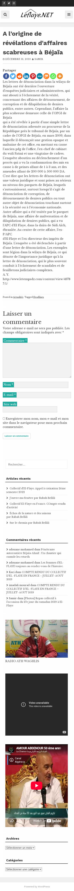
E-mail (10, 395)
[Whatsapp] (53, 76)
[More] (60, 76)
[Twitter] (13, 76)
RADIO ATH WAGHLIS (22, 661)
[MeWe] (40, 76)
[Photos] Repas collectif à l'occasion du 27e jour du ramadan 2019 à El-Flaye (34, 602)
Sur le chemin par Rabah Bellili (29, 522)
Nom (8, 384)
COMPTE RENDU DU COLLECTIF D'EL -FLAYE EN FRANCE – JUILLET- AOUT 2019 (36, 576)
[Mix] (46, 76)
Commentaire (15, 340)
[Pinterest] (33, 76)
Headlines (38, 297)
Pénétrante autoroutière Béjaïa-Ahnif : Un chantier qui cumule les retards (33, 553)
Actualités (18, 297)
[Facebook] (6, 76)
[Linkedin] (26, 76)
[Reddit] (20, 76)
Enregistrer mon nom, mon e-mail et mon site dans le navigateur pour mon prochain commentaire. (36, 423)
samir (38, 59)
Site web (10, 404)
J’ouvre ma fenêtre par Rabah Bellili (32, 497)
